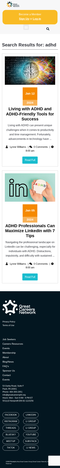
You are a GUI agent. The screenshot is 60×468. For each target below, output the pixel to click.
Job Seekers (9, 339)
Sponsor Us (8, 370)
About (5, 357)
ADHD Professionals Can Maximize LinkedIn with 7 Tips (30, 230)
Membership (9, 352)
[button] (26, 27)
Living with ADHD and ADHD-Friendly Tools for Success (30, 113)
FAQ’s (5, 366)
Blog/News (8, 361)
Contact (6, 375)
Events (6, 348)
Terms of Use (8, 325)
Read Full (31, 159)
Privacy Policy (8, 322)
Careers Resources (12, 343)
